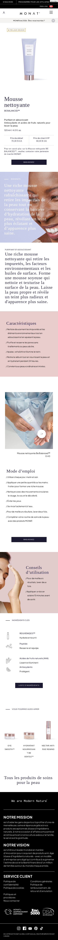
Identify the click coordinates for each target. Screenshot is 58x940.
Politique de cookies (14, 887)
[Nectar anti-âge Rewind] (48, 730)
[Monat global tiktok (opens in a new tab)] (40, 928)
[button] (51, 6)
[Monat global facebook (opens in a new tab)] (23, 928)
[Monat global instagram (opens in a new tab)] (18, 928)
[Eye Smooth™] (9, 730)
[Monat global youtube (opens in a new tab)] (29, 928)
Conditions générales (41, 881)
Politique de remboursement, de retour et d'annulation (41, 887)
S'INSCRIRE (8, 2)
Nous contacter (12, 900)
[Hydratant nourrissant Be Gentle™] (29, 730)
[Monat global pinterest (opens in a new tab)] (35, 928)
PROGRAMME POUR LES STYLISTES (33, 2)
